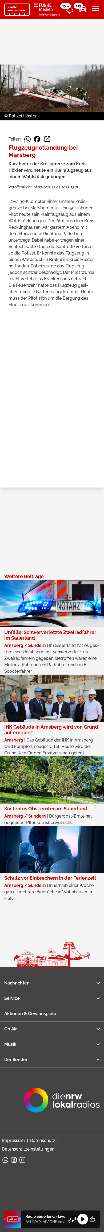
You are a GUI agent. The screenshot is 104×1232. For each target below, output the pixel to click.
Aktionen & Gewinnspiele (30, 1013)
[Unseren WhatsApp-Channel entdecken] (5, 1160)
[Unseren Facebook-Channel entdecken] (14, 1160)
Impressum (13, 1140)
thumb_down (73, 1219)
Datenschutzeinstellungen (28, 1149)
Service (12, 998)
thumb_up (92, 1219)
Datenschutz (42, 1140)
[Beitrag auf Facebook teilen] (37, 139)
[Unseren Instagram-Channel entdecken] (22, 1160)
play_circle (82, 1219)
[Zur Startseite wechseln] (17, 9)
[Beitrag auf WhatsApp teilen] (27, 139)
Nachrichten (17, 983)
